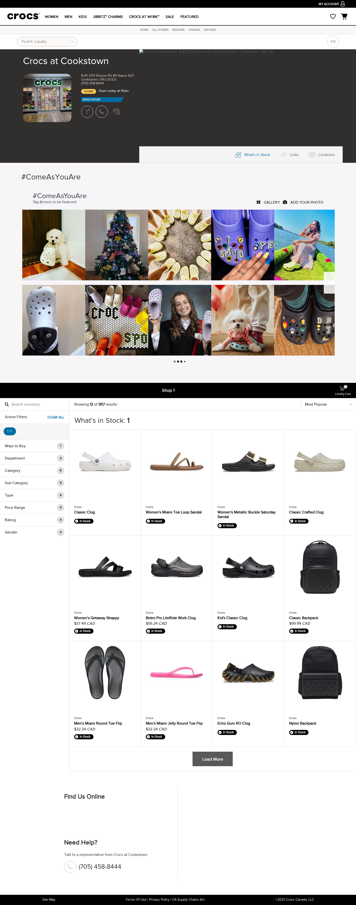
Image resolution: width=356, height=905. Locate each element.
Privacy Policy (159, 899)
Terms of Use (136, 899)
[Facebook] (70, 813)
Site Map (48, 899)
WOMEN (51, 17)
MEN (68, 17)
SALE (170, 17)
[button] (34, 446)
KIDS (83, 17)
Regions (178, 29)
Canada (194, 29)
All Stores (160, 29)
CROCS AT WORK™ (144, 17)
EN (333, 41)
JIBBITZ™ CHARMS (108, 17)
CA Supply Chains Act (188, 899)
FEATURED (189, 17)
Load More (212, 759)
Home (144, 29)
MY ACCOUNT (329, 4)
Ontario (210, 29)
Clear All (55, 417)
